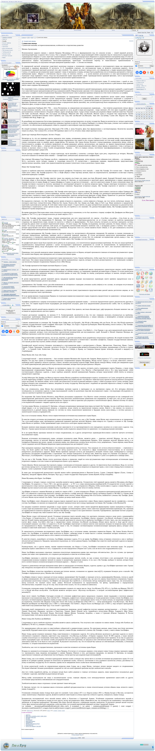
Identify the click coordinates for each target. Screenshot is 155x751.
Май (32, 37)
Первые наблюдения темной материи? (13, 126)
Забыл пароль (7, 327)
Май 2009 (149, 106)
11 (136, 114)
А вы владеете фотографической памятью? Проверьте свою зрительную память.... (11, 98)
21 (144, 116)
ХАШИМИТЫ (29, 722)
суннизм (55, 710)
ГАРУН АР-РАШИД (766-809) (33, 726)
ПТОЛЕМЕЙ (29, 720)
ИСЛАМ (28, 718)
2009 (28, 37)
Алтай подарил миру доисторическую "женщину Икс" (13, 131)
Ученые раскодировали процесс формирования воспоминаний (12, 142)
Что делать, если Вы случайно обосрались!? (10, 79)
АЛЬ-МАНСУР (29, 725)
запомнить (6, 326)
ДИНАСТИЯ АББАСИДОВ (33, 723)
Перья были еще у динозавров (13, 135)
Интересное (139, 87)
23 (149, 116)
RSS (152, 32)
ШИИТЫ (28, 715)
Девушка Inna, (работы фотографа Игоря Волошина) (13, 121)
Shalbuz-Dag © (74, 737)
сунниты (59, 710)
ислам (63, 710)
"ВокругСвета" (30, 710)
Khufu (48, 710)
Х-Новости (139, 82)
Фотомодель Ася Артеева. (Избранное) (14, 110)
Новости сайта (140, 80)
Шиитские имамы (30, 721)
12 (35, 37)
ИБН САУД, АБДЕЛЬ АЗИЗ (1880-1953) (36, 716)
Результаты (138, 180)
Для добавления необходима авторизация (10, 253)
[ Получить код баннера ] (144, 358)
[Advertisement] (10, 183)
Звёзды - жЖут (140, 85)
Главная (42, 30)
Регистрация (77, 30)
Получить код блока (144, 294)
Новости (138, 84)
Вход (113, 30)
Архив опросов (146, 180)
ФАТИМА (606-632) (31, 717)
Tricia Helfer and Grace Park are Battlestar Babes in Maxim (13, 105)
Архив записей (140, 103)
